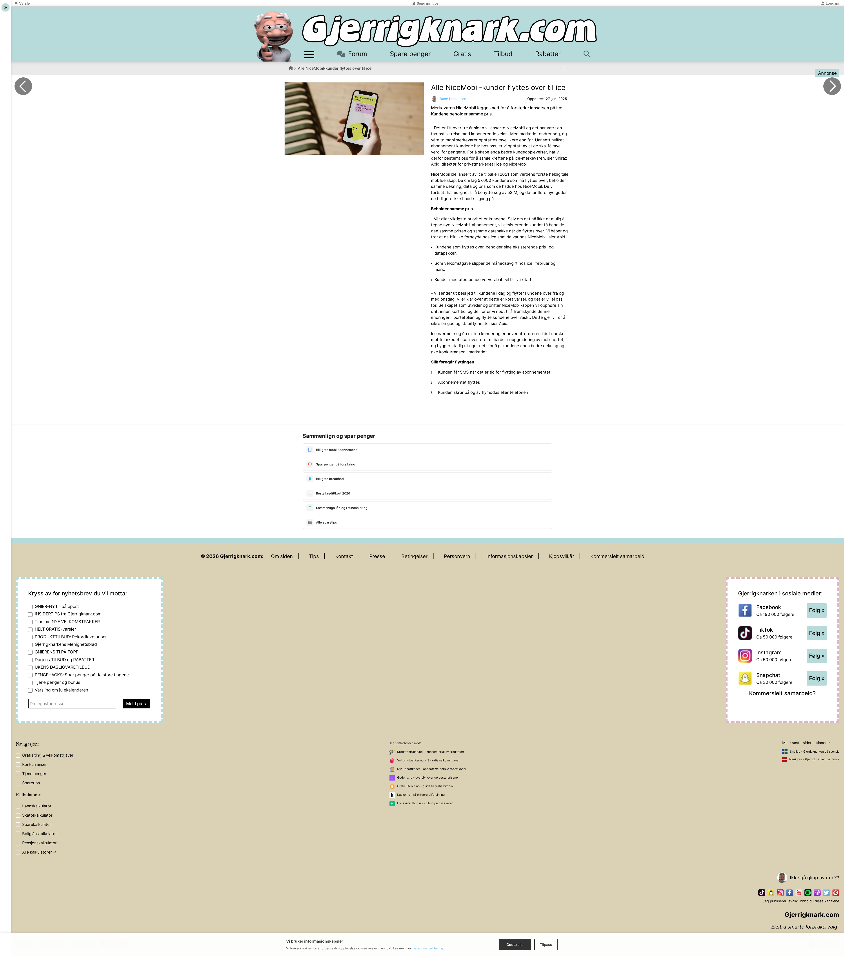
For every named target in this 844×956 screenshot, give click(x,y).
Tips (314, 556)
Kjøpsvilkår (561, 556)
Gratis (462, 54)
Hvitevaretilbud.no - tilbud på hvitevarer (425, 803)
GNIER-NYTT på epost (57, 606)
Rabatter (548, 54)
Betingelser (414, 556)
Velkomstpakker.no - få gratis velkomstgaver (428, 760)
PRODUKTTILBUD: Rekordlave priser (71, 636)
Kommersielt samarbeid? (782, 693)
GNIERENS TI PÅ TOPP (56, 652)
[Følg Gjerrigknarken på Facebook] (789, 892)
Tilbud (503, 54)
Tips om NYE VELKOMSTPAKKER (67, 621)
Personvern (457, 556)
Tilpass (546, 944)
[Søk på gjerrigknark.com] (589, 53)
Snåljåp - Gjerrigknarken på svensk (814, 751)
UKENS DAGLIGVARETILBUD (63, 667)
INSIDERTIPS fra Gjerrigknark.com (68, 614)
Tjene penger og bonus (57, 682)
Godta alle (514, 944)
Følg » (817, 610)
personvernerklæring (428, 948)
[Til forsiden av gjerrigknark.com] (273, 36)
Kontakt (344, 556)
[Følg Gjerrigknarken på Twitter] (826, 892)
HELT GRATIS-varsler (55, 629)
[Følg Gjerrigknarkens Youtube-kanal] (798, 892)
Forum (357, 54)
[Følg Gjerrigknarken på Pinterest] (835, 892)
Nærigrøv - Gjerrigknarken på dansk (814, 759)
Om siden (282, 556)
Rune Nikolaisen (453, 99)
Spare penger (410, 54)
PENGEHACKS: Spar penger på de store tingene (82, 674)
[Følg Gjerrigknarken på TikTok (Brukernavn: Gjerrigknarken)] (761, 892)
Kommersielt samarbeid (617, 556)
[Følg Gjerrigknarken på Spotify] (807, 892)
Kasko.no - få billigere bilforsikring (421, 794)
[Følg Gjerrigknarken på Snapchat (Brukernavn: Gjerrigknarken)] (771, 892)
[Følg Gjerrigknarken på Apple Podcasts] (817, 892)
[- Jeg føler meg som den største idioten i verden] (23, 86)
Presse (377, 556)
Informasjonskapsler (509, 556)
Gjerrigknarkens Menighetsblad (66, 644)
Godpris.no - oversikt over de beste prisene (427, 777)
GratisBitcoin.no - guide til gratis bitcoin (425, 786)
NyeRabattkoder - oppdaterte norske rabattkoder (431, 769)
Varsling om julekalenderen (61, 690)
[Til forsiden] (449, 31)
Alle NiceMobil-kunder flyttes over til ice (334, 68)
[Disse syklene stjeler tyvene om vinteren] (832, 86)
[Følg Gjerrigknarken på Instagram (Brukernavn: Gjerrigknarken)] (780, 892)
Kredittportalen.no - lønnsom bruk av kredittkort (430, 751)
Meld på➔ (136, 703)
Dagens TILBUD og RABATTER (64, 659)
